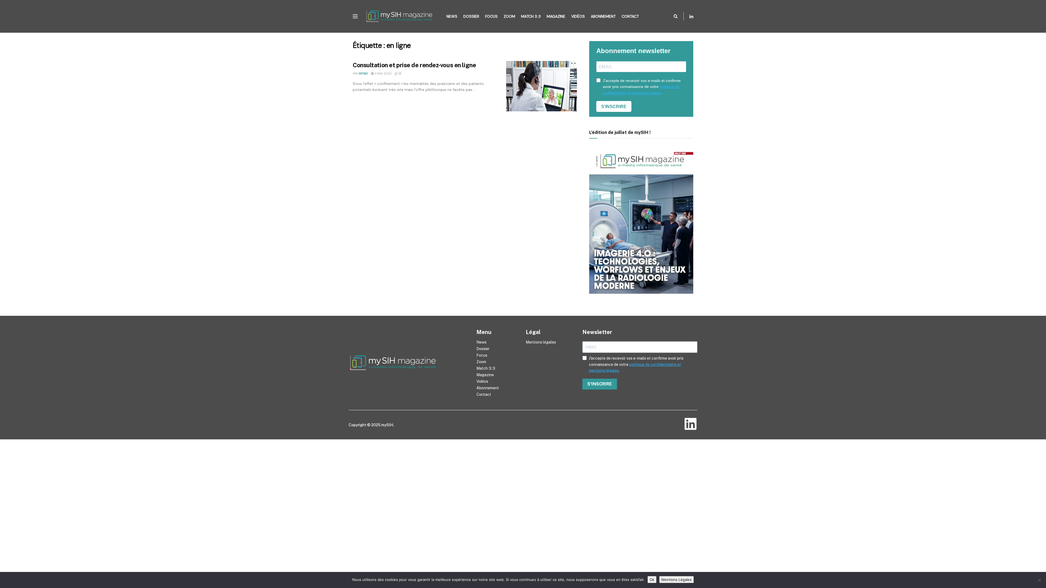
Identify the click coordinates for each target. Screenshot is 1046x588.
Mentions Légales (676, 579)
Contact (630, 16)
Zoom (509, 16)
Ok (652, 579)
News (451, 16)
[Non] (1039, 580)
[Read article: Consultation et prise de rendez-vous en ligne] (541, 86)
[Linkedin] (690, 424)
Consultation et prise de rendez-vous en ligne (414, 65)
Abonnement (603, 16)
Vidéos (578, 16)
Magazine (556, 16)
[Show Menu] (355, 16)
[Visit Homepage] (400, 16)
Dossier (471, 16)
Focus (491, 16)
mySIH (363, 73)
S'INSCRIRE (614, 106)
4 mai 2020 (383, 73)
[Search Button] (676, 16)
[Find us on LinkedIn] (691, 16)
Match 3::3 (531, 16)
